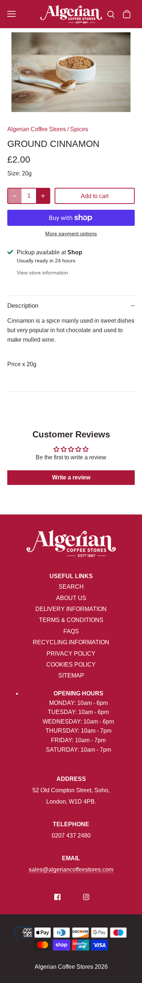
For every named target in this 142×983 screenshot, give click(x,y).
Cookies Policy (71, 664)
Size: (13, 173)
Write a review (71, 477)
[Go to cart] (126, 14)
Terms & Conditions (71, 620)
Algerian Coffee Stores (36, 129)
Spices (79, 129)
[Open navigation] (11, 14)
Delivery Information (71, 609)
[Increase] (43, 196)
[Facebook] (57, 896)
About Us (71, 598)
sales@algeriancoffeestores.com (71, 869)
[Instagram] (86, 896)
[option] (71, 72)
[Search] (111, 14)
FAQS (71, 631)
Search (71, 587)
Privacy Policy (71, 653)
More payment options (71, 233)
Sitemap (71, 675)
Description (22, 305)
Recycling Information (71, 642)
